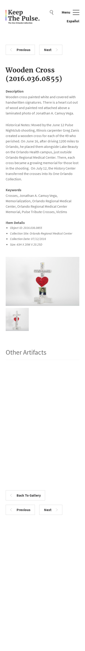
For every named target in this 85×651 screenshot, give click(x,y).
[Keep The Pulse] (23, 17)
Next (47, 49)
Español (73, 21)
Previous (23, 49)
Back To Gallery (29, 495)
